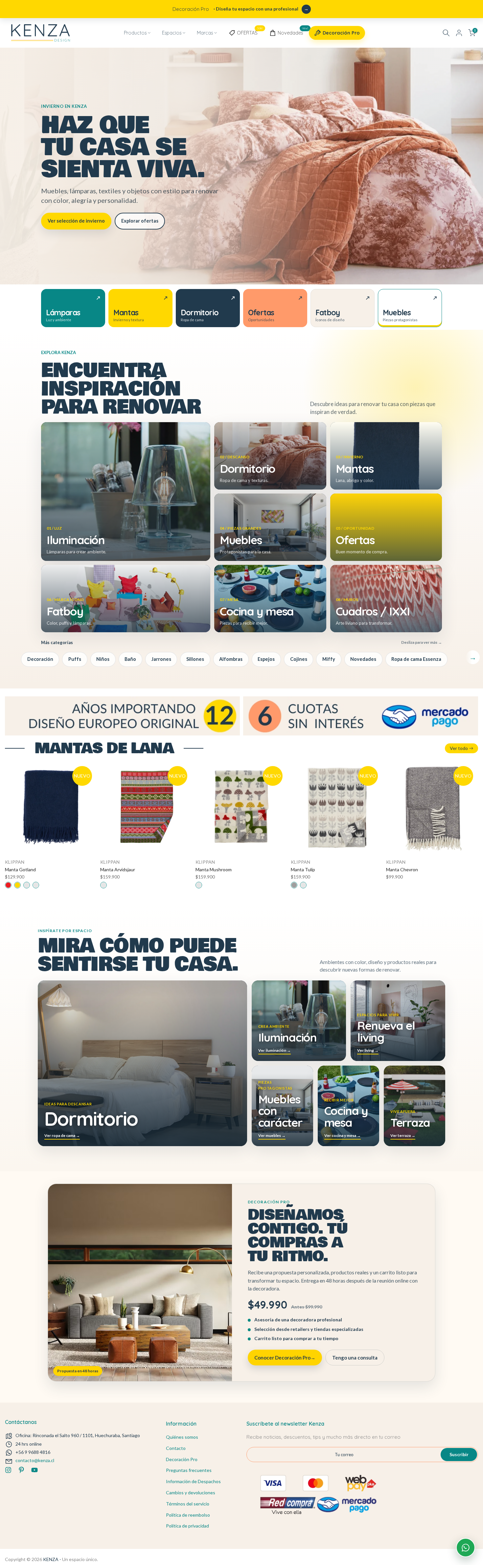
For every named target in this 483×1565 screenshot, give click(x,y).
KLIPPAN (14, 862)
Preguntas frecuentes (189, 1470)
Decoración (40, 659)
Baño (130, 659)
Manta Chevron (402, 869)
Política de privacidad (187, 1526)
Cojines (298, 659)
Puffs (74, 659)
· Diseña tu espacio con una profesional (235, 9)
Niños (102, 659)
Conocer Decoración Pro (284, 1357)
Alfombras (230, 659)
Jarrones (161, 659)
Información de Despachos (193, 1481)
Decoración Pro (341, 33)
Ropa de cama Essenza (416, 659)
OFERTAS (250, 32)
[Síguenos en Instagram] (8, 1470)
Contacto (176, 1448)
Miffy (328, 659)
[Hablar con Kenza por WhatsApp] (465, 1547)
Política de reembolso (188, 1515)
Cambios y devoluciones (190, 1492)
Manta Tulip (303, 869)
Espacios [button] (171, 33)
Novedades (293, 32)
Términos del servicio (187, 1503)
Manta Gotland (20, 869)
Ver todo (459, 748)
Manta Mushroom (214, 869)
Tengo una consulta (355, 1357)
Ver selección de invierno (76, 221)
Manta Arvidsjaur (117, 869)
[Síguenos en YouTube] (34, 1470)
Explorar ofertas (139, 221)
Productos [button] (135, 33)
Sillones (195, 659)
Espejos (266, 659)
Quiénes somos (182, 1437)
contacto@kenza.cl (34, 1460)
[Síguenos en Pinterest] (21, 1470)
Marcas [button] (205, 33)
